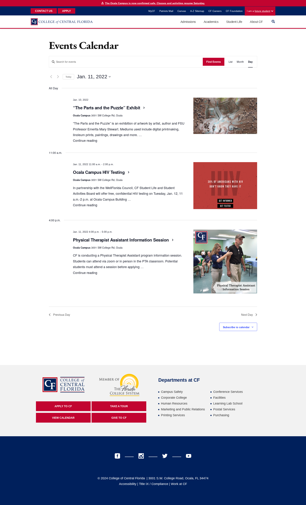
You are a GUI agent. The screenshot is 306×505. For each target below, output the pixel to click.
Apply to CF (63, 406)
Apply (66, 10)
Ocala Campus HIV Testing (99, 172)
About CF (256, 22)
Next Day (247, 315)
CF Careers (215, 11)
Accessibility (127, 484)
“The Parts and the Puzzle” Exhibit (107, 108)
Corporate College (174, 397)
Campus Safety (172, 392)
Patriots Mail (166, 11)
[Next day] (58, 77)
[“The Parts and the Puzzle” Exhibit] (225, 117)
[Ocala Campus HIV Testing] (225, 186)
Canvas (181, 11)
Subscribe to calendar (236, 327)
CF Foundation (234, 11)
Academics (211, 22)
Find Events (213, 61)
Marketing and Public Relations (183, 409)
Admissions (188, 22)
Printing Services (173, 415)
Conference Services (228, 392)
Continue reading (85, 140)
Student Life (234, 22)
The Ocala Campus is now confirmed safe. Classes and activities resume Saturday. (155, 3)
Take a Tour (119, 406)
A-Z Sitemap (197, 11)
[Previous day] (51, 77)
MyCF (151, 11)
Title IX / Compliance (153, 484)
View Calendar (63, 417)
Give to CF (118, 417)
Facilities (219, 397)
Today (68, 76)
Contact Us (43, 10)
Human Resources (174, 403)
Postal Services (224, 409)
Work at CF (179, 484)
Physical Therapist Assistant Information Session (121, 240)
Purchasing (221, 415)
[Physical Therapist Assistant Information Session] (225, 262)
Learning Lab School (227, 403)
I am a (258, 11)
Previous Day (61, 315)
